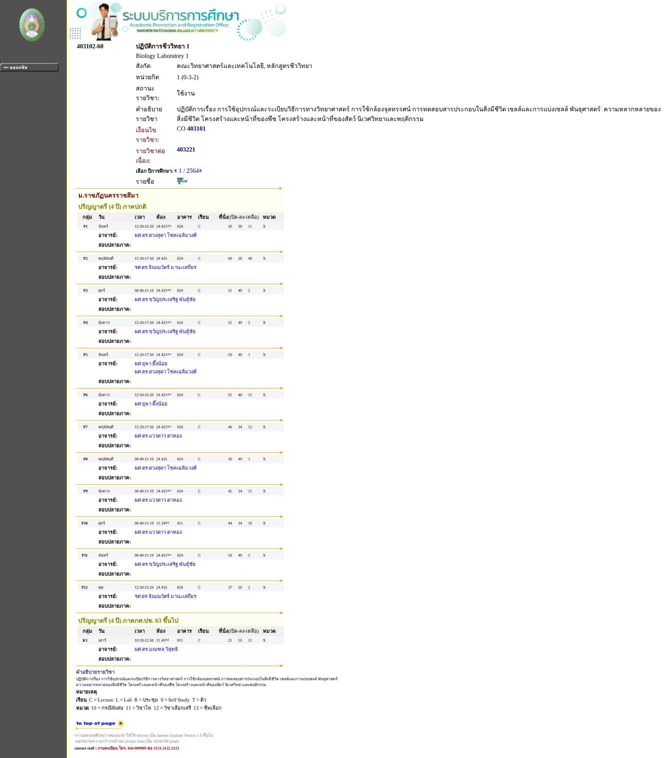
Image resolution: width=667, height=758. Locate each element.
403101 (196, 128)
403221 (186, 149)
